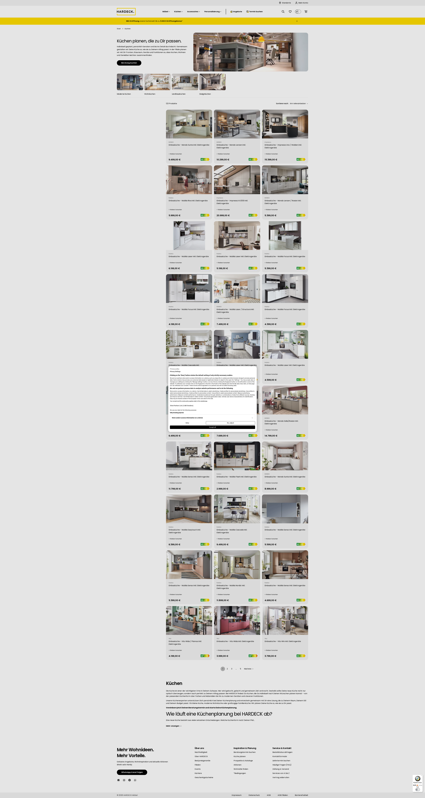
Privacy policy (174, 369)
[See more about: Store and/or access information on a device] (252, 418)
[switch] (417, 789)
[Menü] (421, 776)
